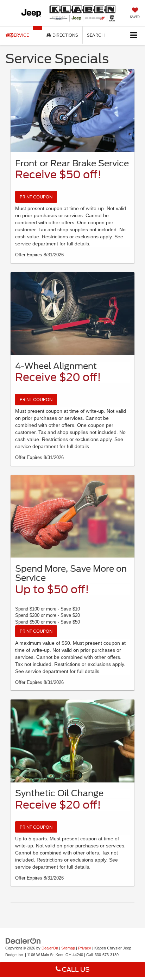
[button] (37, 28)
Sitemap (68, 948)
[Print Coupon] (72, 110)
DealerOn (50, 948)
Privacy (84, 948)
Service (20, 35)
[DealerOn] (23, 940)
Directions (64, 35)
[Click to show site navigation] (134, 35)
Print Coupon (36, 196)
